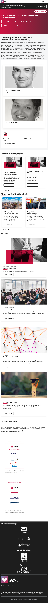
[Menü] (46, 1)
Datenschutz (14, 599)
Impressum (20, 599)
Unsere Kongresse (9, 309)
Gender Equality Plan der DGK (30, 599)
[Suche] (43, 1)
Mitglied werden (41, 6)
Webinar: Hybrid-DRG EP (35, 172)
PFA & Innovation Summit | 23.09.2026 (10, 173)
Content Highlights (9, 268)
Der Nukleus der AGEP (10, 357)
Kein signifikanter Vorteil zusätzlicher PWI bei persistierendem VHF (12, 213)
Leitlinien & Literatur (10, 402)
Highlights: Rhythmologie (32, 212)
